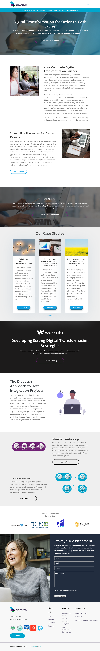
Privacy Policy (33, 646)
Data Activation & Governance (66, 629)
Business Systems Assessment (82, 620)
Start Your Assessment (50, 40)
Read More (23, 308)
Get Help (78, 617)
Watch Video (50, 361)
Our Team (51, 623)
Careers (51, 626)
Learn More (65, 462)
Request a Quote (60, 596)
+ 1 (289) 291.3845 (16, 617)
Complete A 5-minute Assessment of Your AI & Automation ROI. (50, 10)
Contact (17, 636)
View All (50, 315)
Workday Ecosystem (66, 622)
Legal (39, 646)
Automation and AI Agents (66, 615)
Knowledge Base (81, 613)
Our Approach (18, 172)
